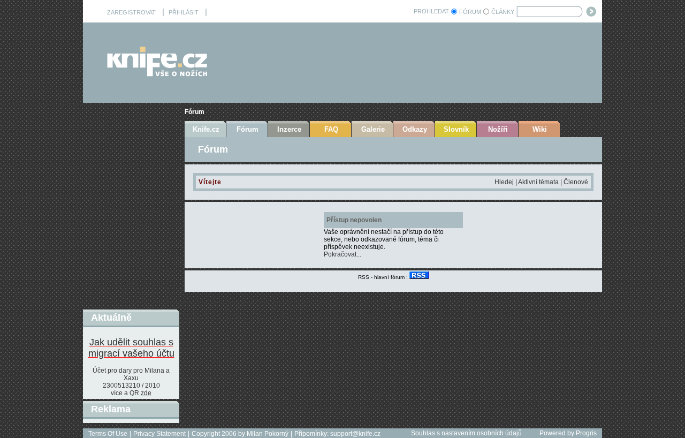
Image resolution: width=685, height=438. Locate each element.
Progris (586, 433)
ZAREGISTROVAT (131, 12)
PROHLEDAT (431, 11)
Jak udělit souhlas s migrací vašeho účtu (131, 348)
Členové (576, 182)
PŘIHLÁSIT (184, 12)
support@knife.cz (355, 433)
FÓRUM (470, 12)
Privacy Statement (159, 433)
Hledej (504, 182)
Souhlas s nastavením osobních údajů (466, 433)
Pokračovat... (342, 254)
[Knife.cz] (157, 73)
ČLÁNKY (502, 12)
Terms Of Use (107, 433)
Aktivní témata (538, 182)
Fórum (194, 112)
